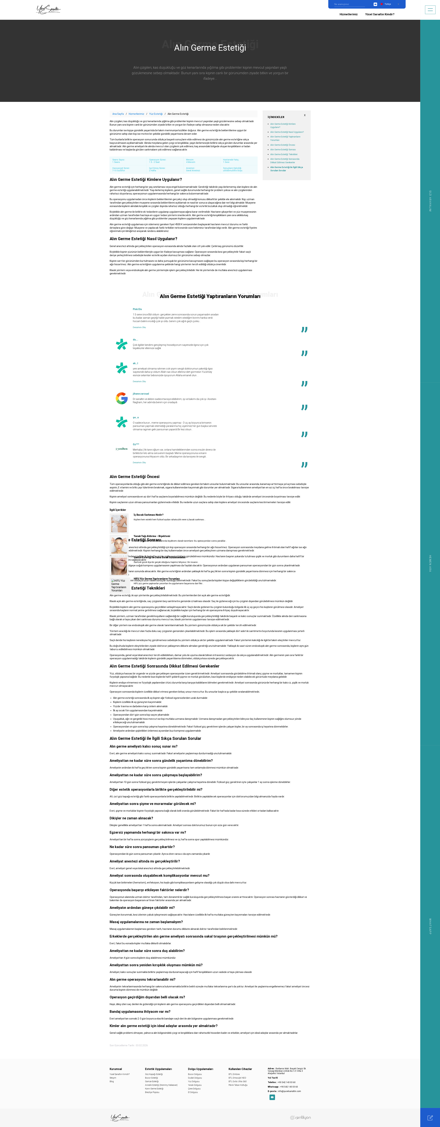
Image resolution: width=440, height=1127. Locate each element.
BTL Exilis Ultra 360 (237, 1081)
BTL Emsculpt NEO (237, 1078)
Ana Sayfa (118, 114)
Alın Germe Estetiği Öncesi (282, 145)
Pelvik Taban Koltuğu (238, 1085)
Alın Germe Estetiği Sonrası (283, 149)
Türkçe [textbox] (387, 4)
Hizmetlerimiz (349, 14)
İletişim (113, 1078)
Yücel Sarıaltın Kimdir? (379, 14)
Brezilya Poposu (152, 1092)
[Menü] (430, 9)
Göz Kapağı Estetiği (154, 1074)
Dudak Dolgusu (195, 1078)
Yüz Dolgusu (194, 1081)
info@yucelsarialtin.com (289, 1091)
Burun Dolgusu (195, 1074)
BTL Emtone (234, 1074)
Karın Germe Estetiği (154, 1088)
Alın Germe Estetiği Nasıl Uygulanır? (287, 132)
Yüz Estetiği (156, 114)
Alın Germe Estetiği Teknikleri (284, 154)
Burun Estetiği (151, 1078)
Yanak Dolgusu (195, 1085)
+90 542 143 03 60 (286, 1082)
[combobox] (391, 4)
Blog (112, 1081)
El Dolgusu (193, 1092)
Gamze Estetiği (152, 1081)
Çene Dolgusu (194, 1088)
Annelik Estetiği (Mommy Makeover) (161, 1085)
